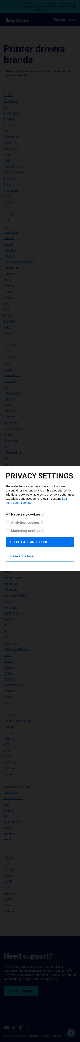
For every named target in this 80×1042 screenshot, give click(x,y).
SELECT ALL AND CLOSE (29, 542)
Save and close (21, 556)
